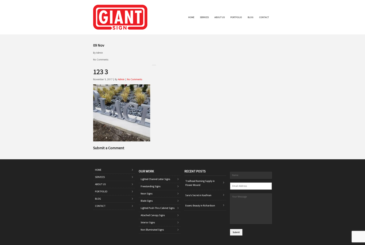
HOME (191, 17)
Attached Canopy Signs (153, 215)
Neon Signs (146, 193)
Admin (99, 53)
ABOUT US (219, 17)
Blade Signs (147, 201)
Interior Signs (148, 222)
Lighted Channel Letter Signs (155, 179)
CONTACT (264, 17)
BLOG (250, 17)
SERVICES (204, 17)
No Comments (100, 59)
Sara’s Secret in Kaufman (198, 195)
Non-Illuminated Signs (152, 229)
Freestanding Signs (150, 186)
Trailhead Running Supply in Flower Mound (200, 183)
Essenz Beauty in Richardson (200, 205)
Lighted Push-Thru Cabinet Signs (158, 208)
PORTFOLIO (236, 17)
